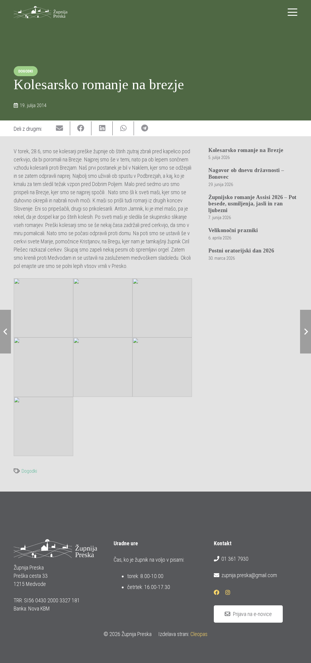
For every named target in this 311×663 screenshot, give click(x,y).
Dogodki (29, 471)
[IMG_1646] (162, 308)
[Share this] (80, 128)
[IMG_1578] (162, 367)
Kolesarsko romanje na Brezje (245, 150)
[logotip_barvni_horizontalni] (40, 12)
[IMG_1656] (103, 308)
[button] (292, 12)
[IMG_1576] (43, 426)
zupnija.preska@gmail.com (249, 575)
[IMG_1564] (43, 308)
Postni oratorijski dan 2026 (241, 251)
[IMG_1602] (103, 367)
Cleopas (198, 634)
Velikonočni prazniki (233, 230)
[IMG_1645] (43, 367)
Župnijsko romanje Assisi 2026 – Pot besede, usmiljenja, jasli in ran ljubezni (252, 203)
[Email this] (59, 128)
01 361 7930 (234, 559)
